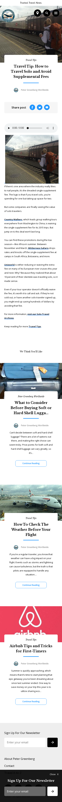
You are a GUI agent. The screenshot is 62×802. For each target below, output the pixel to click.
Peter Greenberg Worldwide (31, 396)
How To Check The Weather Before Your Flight (31, 529)
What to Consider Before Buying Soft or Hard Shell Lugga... (31, 408)
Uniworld (9, 264)
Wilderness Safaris (38, 248)
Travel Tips (31, 60)
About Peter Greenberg (19, 759)
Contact (9, 766)
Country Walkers (13, 219)
